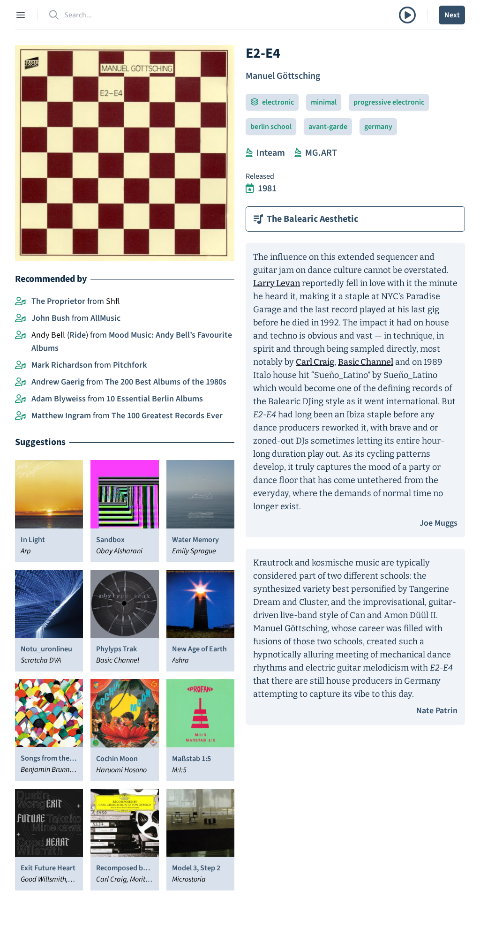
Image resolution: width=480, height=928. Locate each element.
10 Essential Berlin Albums (154, 399)
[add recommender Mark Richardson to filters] (20, 365)
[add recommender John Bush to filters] (20, 318)
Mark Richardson (61, 365)
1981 (267, 188)
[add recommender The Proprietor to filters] (20, 301)
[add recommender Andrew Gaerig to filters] (20, 382)
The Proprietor (58, 301)
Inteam (270, 152)
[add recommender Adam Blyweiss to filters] (20, 399)
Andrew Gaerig (57, 382)
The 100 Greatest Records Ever (167, 416)
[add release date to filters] (250, 188)
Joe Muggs (439, 523)
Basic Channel (365, 362)
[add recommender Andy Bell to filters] (20, 335)
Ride (77, 335)
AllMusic (105, 318)
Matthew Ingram (61, 416)
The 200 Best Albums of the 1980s (165, 382)
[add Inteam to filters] (249, 152)
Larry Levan (276, 283)
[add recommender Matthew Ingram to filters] (20, 416)
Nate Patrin (437, 711)
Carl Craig (315, 362)
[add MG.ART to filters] (297, 152)
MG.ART (321, 152)
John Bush (50, 318)
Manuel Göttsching (283, 76)
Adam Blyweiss (58, 399)
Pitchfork (130, 365)
